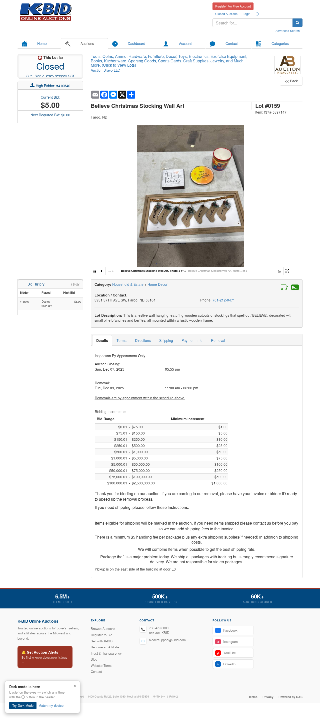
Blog (94, 659)
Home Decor (158, 284)
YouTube (226, 652)
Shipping (166, 340)
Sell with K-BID (101, 641)
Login (246, 13)
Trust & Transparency (106, 653)
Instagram (227, 641)
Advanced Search (288, 30)
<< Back (291, 80)
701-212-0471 (223, 299)
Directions (143, 340)
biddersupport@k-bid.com (167, 639)
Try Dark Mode (23, 705)
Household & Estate (128, 284)
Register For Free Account (233, 6)
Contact (96, 671)
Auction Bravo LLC (105, 70)
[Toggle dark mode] (257, 13)
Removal (218, 340)
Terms (121, 340)
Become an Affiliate (105, 647)
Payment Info (192, 340)
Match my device (51, 705)
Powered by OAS (290, 697)
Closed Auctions (226, 13)
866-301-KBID (159, 632)
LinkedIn (226, 664)
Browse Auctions (103, 628)
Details (102, 340)
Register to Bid (101, 634)
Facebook (228, 630)
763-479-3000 (158, 627)
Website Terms (101, 665)
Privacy (268, 697)
